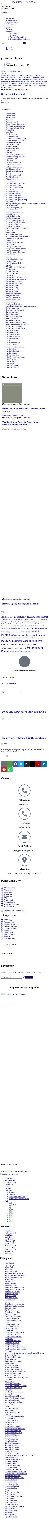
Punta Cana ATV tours (14, 277)
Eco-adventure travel (13, 175)
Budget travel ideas (23, 77)
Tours (8, 341)
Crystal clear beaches (13, 163)
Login (9, 47)
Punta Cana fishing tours (14, 283)
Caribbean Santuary (18, 622)
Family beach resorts (13, 193)
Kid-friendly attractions (14, 234)
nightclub (9, 265)
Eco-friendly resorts (13, 177)
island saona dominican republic (17, 228)
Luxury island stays (13, 251)
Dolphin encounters (13, 169)
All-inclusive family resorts (15, 126)
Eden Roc (17, 628)
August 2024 (9, 1251)
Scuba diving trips (12, 308)
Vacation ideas (27, 85)
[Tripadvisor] (10, 764)
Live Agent (24, 823)
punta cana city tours (22, 644)
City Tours (9, 161)
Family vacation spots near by (16, 200)
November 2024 (10, 1245)
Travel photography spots (15, 347)
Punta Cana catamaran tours (16, 279)
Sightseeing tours (12, 312)
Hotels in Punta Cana (13, 226)
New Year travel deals (13, 263)
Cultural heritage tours (14, 167)
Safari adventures (12, 302)
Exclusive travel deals (13, 185)
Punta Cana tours (12, 292)
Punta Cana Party (12, 287)
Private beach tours (12, 273)
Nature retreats (11, 261)
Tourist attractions (12, 339)
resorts (16, 648)
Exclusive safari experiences (16, 183)
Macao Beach (11, 255)
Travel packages (11, 345)
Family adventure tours (14, 191)
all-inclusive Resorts (24, 616)
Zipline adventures (12, 367)
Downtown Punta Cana (14, 171)
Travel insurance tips (13, 343)
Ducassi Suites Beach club (8, 628)
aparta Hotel (41, 616)
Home (8, 63)
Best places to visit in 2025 (34, 75)
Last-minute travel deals (14, 238)
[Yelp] (38, 764)
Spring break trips (12, 318)
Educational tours (12, 179)
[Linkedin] (44, 764)
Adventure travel (12, 122)
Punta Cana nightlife (13, 285)
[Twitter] (21, 764)
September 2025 (10, 1233)
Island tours (10, 230)
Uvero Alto (27, 651)
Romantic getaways (13, 300)
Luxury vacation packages (15, 253)
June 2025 (8, 1235)
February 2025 (10, 1241)
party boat (39, 638)
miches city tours (29, 638)
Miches (8, 257)
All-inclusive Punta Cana (15, 128)
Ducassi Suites (42, 626)
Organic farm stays (12, 271)
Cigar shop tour (11, 159)
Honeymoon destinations (15, 220)
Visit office (24, 869)
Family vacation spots (13, 195)
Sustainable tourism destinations (17, 324)
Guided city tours (12, 210)
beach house (10, 132)
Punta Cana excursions (14, 281)
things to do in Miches (14, 326)
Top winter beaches (13, 335)
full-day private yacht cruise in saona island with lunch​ (25, 204)
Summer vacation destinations (16, 322)
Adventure (9, 120)
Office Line (24, 800)
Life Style (9, 240)
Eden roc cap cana (25, 628)
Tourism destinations (13, 85)
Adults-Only (10, 118)
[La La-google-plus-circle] (4, 764)
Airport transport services (15, 124)
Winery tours (10, 363)
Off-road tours (11, 269)
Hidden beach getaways (32, 81)
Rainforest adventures (13, 294)
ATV (12, 620)
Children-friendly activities (15, 157)
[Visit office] (24, 860)
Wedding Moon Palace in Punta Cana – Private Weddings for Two (21, 423)
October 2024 (9, 1247)
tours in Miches (19, 651)
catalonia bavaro (28, 622)
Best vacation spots (8, 77)
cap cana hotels (8, 622)
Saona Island (22, 648)
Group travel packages (14, 208)
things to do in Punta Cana (15, 328)
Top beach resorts (12, 330)
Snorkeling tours (12, 314)
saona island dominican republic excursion (21, 306)
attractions (5, 619)
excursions (36, 628)
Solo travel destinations (14, 316)
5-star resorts (10, 116)
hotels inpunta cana (6, 638)
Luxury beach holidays (20, 83)
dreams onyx (23, 624)
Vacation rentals (7, 88)
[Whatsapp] (10, 769)
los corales (15, 638)
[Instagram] (27, 764)
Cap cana (9, 153)
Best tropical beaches (13, 142)
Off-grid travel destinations (15, 267)
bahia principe (18, 620)
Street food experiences (14, 320)
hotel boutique (25, 632)
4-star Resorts (10, 114)
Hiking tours (10, 214)
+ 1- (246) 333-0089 (9, 683)
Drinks (8, 173)
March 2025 (9, 1239)
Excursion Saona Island (14, 187)
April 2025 (8, 1237)
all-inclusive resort (7, 617)
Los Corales (10, 245)
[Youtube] (4, 769)
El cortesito (35, 77)
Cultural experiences (13, 165)
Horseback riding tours (14, 224)
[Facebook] (15, 764)
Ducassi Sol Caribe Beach (31, 626)
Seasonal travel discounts (15, 310)
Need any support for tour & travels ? (24, 711)
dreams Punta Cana (32, 624)
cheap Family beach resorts (15, 155)
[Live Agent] (24, 814)
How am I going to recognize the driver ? (21, 604)
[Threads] (32, 764)
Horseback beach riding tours (16, 222)
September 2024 (10, 1249)
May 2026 (8, 1231)
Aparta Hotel (5, 75)
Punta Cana (34, 83)
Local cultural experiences (15, 242)
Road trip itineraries (13, 298)
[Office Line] (24, 790)
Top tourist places (12, 332)
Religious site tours (12, 296)
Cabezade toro (11, 150)
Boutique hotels (11, 146)
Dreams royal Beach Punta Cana (16, 626)
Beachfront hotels (17, 75)
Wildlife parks (11, 359)
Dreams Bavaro (16, 624)
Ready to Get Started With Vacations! (24, 737)
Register (11, 49)
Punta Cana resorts (12, 290)
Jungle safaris (10, 232)
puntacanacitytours (7, 648)
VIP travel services (12, 355)
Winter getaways (12, 365)
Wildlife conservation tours (15, 357)
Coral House (37, 622)
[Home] (4, 13)
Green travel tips (17, 81)
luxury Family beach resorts (16, 249)
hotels (18, 635)
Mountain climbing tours (14, 259)
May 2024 (8, 1253)
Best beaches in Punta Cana (16, 138)
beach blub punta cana (35, 619)
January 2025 (9, 1243)
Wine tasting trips (12, 361)
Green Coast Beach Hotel (13, 94)
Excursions (10, 189)
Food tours (9, 202)
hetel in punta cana (16, 632)
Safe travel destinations (14, 304)
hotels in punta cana (33, 635)
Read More (5, 102)
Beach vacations (11, 134)
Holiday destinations (13, 218)
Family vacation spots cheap (22, 79)
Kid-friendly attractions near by (17, 236)
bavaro (26, 620)
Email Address (24, 846)
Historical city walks (13, 216)
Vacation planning (40, 85)
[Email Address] (24, 837)
